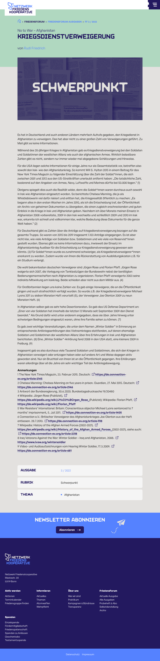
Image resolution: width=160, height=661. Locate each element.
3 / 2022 (66, 470)
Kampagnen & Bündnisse (81, 603)
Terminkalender (13, 599)
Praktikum (73, 599)
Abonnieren (67, 529)
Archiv (103, 610)
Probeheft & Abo (108, 603)
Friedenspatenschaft (16, 629)
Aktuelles (41, 596)
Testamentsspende (15, 640)
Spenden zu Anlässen (16, 633)
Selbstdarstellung (109, 606)
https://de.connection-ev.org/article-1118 (75, 421)
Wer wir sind (74, 596)
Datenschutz (73, 654)
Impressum (88, 654)
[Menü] (154, 4)
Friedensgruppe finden (17, 603)
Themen (41, 599)
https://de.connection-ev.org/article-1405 (94, 412)
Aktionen (10, 596)
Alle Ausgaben (107, 599)
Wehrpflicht (43, 606)
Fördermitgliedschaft (16, 626)
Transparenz (74, 606)
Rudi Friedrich (34, 48)
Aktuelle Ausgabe (109, 596)
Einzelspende (12, 622)
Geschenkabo (12, 636)
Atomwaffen (43, 603)
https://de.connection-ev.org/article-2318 (49, 433)
